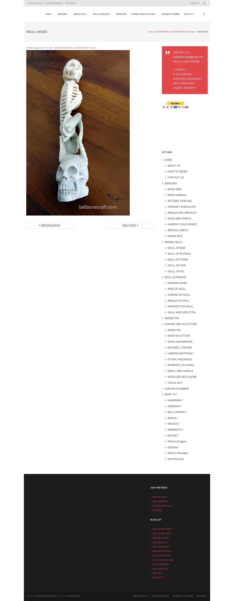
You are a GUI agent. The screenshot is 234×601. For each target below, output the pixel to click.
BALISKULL (157, 510)
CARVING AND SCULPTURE (143, 14)
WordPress (74, 595)
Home (151, 31)
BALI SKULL (71, 3)
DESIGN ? (173, 447)
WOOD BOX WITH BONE (182, 377)
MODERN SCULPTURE (162, 505)
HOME (48, 14)
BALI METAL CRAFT (161, 538)
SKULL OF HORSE (178, 259)
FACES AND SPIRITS (179, 218)
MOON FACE (175, 236)
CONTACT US (176, 177)
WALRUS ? (174, 423)
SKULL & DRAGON (101, 14)
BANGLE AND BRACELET (182, 212)
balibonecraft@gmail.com (188, 57)
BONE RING (175, 189)
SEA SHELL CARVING (180, 347)
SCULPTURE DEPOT (161, 564)
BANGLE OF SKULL (179, 300)
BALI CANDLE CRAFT (162, 555)
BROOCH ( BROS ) (178, 230)
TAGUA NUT (175, 383)
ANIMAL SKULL (79, 14)
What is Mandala (178, 453)
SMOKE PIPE (121, 14)
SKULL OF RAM (176, 248)
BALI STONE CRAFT (161, 546)
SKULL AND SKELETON (181, 312)
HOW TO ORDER (177, 171)
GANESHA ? (174, 406)
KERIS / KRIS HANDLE (180, 371)
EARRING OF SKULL (179, 295)
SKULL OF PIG (176, 271)
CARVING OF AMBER (170, 14)
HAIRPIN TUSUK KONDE (182, 224)
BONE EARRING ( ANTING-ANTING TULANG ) (175, 31)
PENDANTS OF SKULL (181, 306)
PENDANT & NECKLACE (182, 207)
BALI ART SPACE (35, 3)
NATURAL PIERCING (180, 201)
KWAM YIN (174, 330)
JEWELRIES (62, 14)
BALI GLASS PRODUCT (162, 551)
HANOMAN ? (175, 400)
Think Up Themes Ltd (46, 595)
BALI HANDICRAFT (161, 568)
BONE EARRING (177, 195)
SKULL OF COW (177, 265)
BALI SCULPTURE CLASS (163, 560)
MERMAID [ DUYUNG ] (181, 365)
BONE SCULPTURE (179, 335)
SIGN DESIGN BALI (54, 3)
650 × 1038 (53, 48)
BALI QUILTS (158, 577)
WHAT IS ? (188, 14)
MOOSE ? (173, 435)
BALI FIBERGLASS (160, 542)
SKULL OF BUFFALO (179, 253)
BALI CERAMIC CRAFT (162, 533)
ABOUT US (174, 165)
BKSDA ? (173, 418)
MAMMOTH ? (176, 429)
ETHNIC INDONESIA (180, 359)
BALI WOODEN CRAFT (162, 529)
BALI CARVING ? (177, 412)
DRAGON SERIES (177, 283)
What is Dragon (177, 441)
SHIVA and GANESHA (180, 341)
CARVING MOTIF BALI (181, 353)
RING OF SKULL (177, 289)
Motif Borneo (176, 459)
